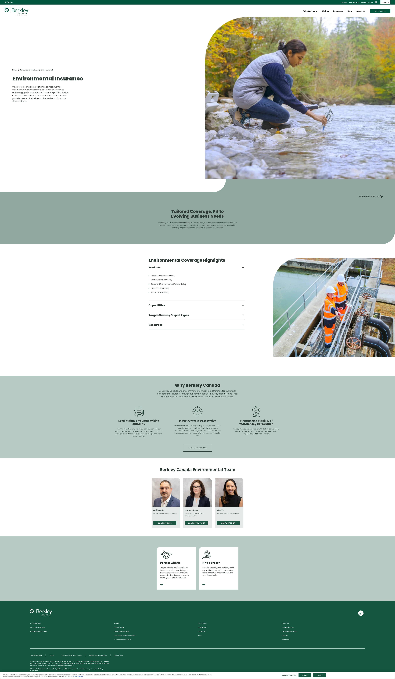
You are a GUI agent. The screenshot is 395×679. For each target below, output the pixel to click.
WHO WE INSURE (35, 623)
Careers (344, 2)
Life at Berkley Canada (289, 631)
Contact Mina (228, 523)
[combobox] (385, 2)
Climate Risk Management (98, 655)
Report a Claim (367, 2)
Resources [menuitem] (338, 11)
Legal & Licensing (36, 655)
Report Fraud (118, 655)
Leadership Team (288, 627)
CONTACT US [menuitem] (380, 11)
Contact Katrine (196, 523)
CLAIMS (116, 623)
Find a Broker (354, 2)
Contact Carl (165, 523)
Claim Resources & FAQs (122, 640)
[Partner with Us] (161, 584)
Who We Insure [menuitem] (310, 11)
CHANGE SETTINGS (289, 675)
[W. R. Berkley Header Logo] (16, 11)
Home (14, 70)
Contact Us (201, 631)
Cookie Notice (78, 677)
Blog (199, 636)
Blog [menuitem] (350, 11)
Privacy (51, 655)
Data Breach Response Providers (125, 636)
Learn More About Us (197, 448)
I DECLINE (305, 675)
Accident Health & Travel (38, 631)
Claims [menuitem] (325, 11)
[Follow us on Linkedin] (361, 613)
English (384, 2)
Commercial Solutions (29, 70)
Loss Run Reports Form (121, 631)
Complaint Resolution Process (72, 655)
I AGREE (319, 675)
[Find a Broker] (203, 584)
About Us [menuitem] (360, 11)
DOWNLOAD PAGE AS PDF (368, 196)
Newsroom (285, 640)
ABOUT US (285, 623)
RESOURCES (202, 623)
